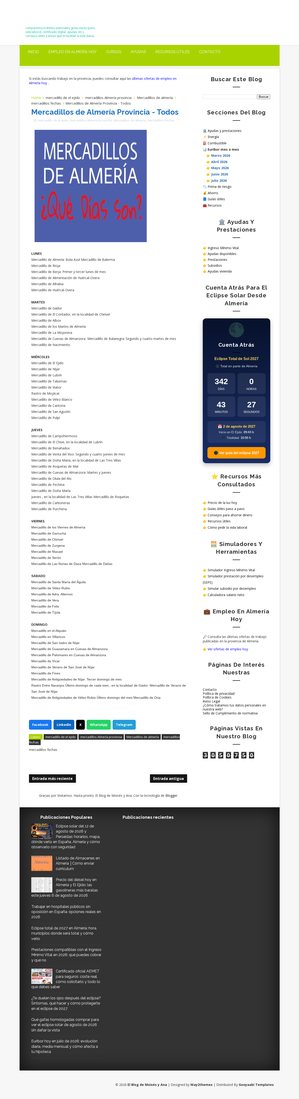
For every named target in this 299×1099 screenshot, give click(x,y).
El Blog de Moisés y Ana (51, 15)
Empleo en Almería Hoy (72, 52)
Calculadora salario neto (226, 595)
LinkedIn (64, 724)
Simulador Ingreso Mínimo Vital (231, 570)
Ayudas (138, 52)
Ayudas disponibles (222, 253)
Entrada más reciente (52, 778)
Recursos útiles (172, 52)
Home (36, 97)
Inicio (33, 52)
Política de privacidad (219, 693)
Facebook (40, 724)
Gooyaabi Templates (256, 1084)
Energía (213, 137)
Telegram (124, 724)
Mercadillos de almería (155, 97)
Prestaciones (217, 259)
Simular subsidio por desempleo (232, 588)
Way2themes (201, 1084)
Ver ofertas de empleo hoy (228, 649)
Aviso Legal (211, 701)
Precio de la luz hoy (222, 502)
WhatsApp (98, 724)
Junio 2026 (219, 174)
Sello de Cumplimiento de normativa (230, 713)
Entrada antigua (168, 778)
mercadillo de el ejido (63, 97)
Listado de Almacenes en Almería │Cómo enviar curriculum (78, 863)
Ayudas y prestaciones (225, 130)
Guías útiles (216, 199)
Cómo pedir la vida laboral (227, 527)
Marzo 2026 (220, 155)
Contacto (210, 52)
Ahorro (213, 193)
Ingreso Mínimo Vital (223, 248)
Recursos (215, 205)
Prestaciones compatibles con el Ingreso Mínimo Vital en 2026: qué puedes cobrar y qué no (66, 954)
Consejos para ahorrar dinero (230, 515)
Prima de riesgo (219, 186)
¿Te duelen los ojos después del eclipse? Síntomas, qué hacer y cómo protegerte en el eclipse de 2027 (66, 1003)
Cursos (113, 52)
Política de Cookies (217, 697)
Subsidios (215, 265)
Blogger (171, 795)
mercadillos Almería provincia (108, 97)
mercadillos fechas (46, 103)
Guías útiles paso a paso (226, 508)
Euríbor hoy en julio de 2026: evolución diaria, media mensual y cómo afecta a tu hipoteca (64, 1046)
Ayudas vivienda (220, 271)
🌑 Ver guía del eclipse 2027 (236, 453)
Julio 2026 (219, 180)
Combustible (217, 143)
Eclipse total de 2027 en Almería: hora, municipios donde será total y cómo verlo (64, 933)
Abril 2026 (219, 162)
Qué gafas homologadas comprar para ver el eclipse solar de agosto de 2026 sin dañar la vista (65, 1024)
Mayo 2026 (220, 168)
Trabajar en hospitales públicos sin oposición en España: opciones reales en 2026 (66, 911)
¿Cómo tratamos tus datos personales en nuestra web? (234, 707)
